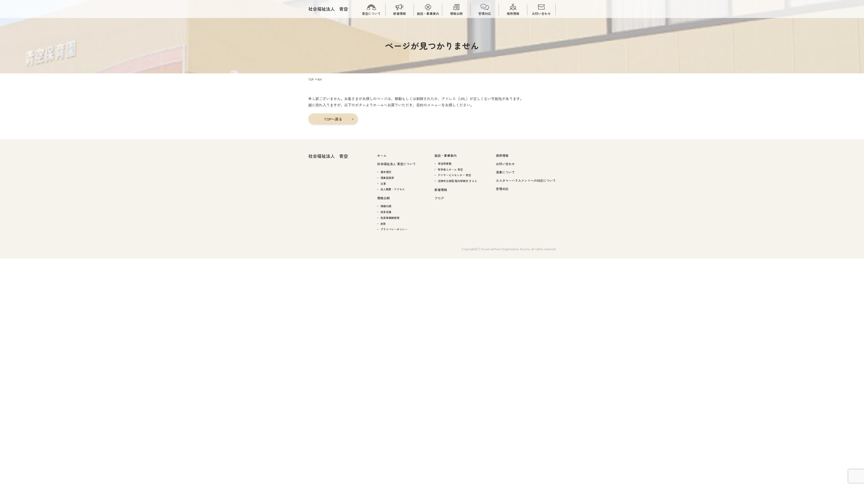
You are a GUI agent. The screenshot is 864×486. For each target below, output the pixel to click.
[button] (333, 119)
